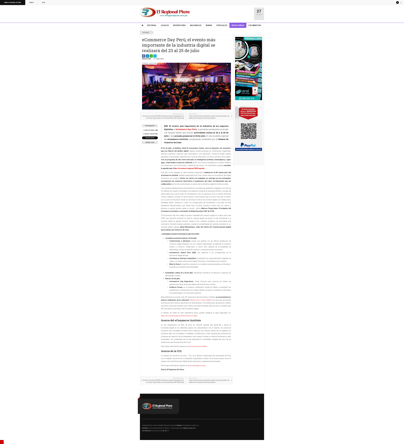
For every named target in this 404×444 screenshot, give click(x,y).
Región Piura (179, 25)
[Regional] (164, 12)
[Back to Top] (2, 442)
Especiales (222, 25)
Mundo (209, 25)
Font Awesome (146, 430)
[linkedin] (147, 56)
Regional (179, 425)
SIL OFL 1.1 (166, 430)
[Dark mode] (401, 2)
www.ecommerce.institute (197, 346)
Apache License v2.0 (189, 428)
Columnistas (254, 25)
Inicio (142, 25)
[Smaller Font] (143, 130)
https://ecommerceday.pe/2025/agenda (189, 168)
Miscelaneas (238, 25)
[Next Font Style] (156, 134)
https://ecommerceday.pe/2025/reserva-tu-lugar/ (179, 316)
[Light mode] (397, 2)
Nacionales (195, 25)
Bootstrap (145, 428)
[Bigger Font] (156, 130)
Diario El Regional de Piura (12, 2)
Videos (31, 2)
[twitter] (155, 56)
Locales (165, 25)
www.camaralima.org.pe (197, 366)
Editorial (152, 25)
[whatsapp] (151, 56)
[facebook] (143, 56)
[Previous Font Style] (143, 134)
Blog (43, 2)
